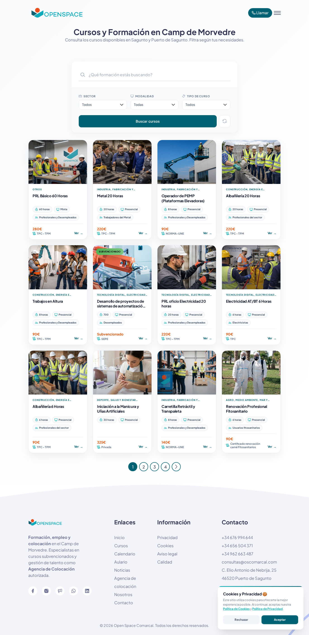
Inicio (119, 537)
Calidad (164, 561)
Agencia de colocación (125, 582)
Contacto (123, 602)
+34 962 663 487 (237, 553)
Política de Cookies (236, 609)
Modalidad (144, 96)
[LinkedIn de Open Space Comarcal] (87, 590)
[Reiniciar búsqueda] (224, 121)
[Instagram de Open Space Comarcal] (46, 590)
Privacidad (167, 537)
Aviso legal (167, 553)
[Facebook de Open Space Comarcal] (32, 590)
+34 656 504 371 (237, 545)
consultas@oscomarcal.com (249, 561)
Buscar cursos (148, 121)
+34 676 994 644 (237, 537)
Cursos (121, 545)
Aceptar (280, 619)
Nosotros (123, 594)
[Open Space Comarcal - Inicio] (55, 13)
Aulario (120, 561)
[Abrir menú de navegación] (277, 13)
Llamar (262, 12)
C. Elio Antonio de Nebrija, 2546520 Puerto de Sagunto (249, 574)
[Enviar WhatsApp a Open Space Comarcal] (73, 590)
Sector (89, 96)
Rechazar (241, 619)
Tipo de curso (198, 96)
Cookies (165, 545)
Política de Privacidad (267, 609)
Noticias (122, 570)
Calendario (124, 553)
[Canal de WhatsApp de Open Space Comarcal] (59, 590)
